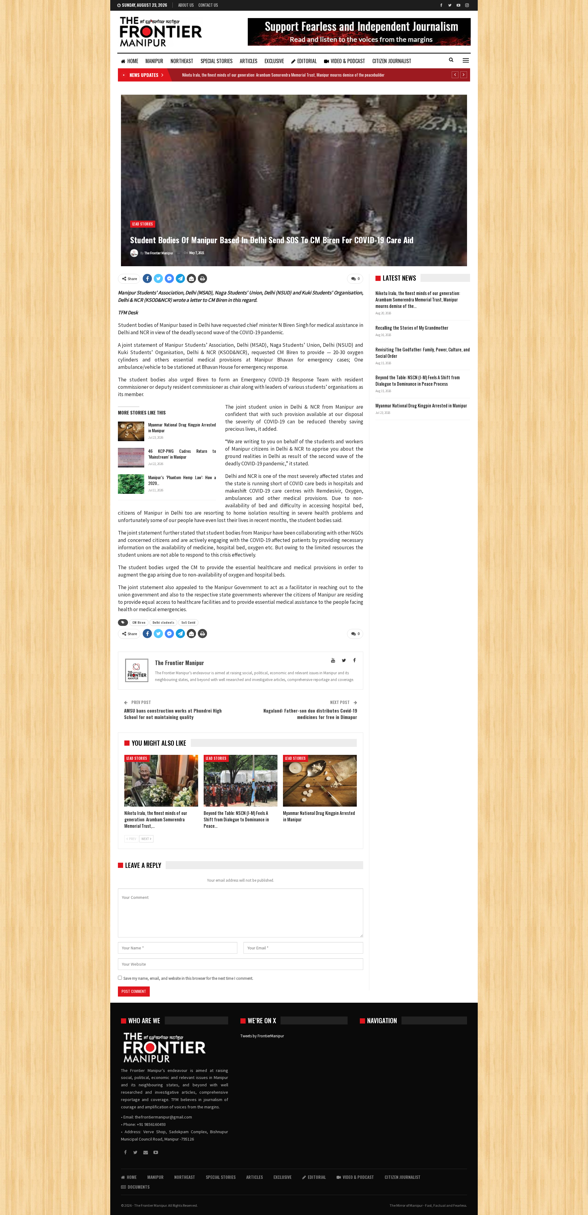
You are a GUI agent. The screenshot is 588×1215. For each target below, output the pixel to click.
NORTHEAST (182, 61)
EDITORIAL (307, 61)
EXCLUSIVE (274, 61)
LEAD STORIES (142, 223)
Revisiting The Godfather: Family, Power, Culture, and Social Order (422, 352)
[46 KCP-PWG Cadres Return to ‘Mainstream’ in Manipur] (131, 457)
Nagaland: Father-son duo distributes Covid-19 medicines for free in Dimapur (310, 713)
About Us (186, 5)
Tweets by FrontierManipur (262, 1036)
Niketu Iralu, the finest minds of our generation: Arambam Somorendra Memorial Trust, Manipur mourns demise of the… (417, 299)
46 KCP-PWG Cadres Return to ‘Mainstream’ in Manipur (182, 454)
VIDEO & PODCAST (348, 61)
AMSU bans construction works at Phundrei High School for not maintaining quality (173, 713)
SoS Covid (188, 622)
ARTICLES (248, 61)
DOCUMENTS (138, 1186)
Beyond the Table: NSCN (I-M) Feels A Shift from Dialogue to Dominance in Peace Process (417, 380)
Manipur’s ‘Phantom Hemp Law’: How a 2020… (182, 480)
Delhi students (163, 622)
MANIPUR (154, 61)
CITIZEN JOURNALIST (391, 61)
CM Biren (138, 622)
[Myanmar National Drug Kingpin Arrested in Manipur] (131, 431)
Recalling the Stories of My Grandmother (412, 327)
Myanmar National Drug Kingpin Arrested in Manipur (182, 427)
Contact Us (208, 5)
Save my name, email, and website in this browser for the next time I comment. (188, 978)
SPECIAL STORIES (216, 61)
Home (132, 61)
